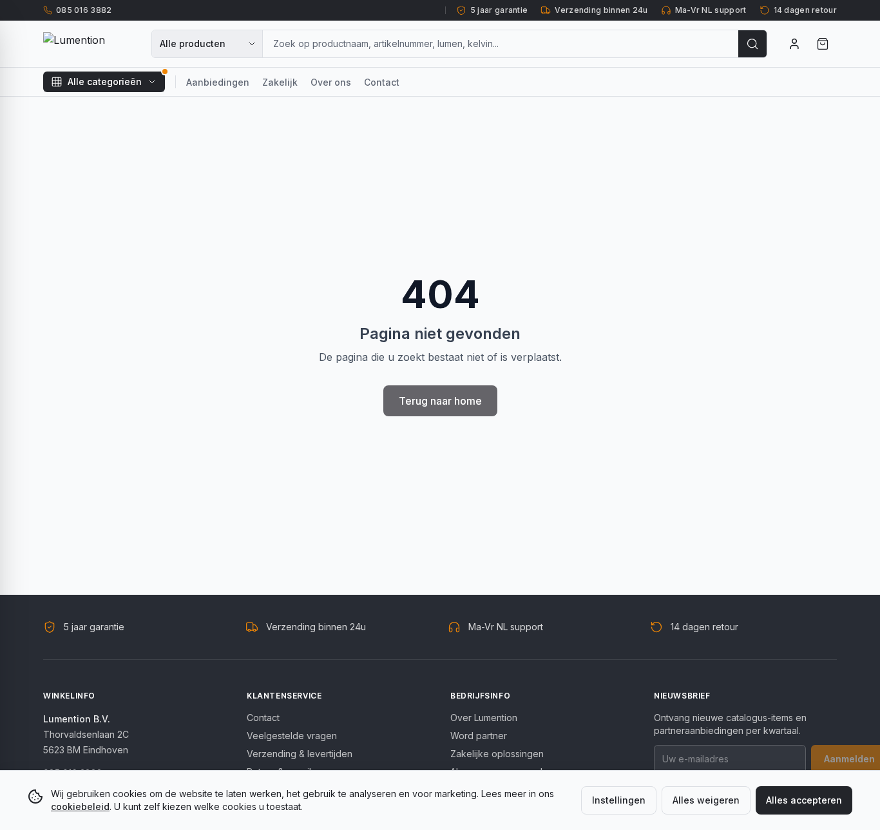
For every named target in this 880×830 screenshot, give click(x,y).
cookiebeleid (80, 806)
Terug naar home (440, 400)
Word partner (478, 735)
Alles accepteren (804, 800)
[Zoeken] (752, 43)
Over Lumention (483, 717)
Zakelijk (280, 82)
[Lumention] (89, 43)
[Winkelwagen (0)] (822, 44)
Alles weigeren (706, 800)
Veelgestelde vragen (292, 735)
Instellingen (619, 800)
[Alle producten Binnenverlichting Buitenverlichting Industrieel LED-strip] (207, 43)
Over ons (331, 82)
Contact (381, 82)
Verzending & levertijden (299, 753)
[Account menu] (794, 43)
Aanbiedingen (217, 82)
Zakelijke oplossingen (497, 753)
